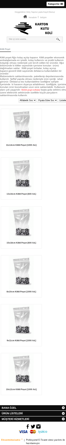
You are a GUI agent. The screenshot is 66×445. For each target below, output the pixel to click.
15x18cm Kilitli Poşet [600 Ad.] (21, 243)
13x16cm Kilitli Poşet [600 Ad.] (21, 194)
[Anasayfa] (25, 17)
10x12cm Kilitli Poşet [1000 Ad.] (21, 389)
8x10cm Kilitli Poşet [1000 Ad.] (21, 292)
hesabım (33, 17)
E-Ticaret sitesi (46, 440)
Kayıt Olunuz (49, 12)
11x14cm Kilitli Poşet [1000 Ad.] (21, 145)
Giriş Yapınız (32, 12)
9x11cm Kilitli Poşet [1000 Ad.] (21, 340)
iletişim (43, 17)
